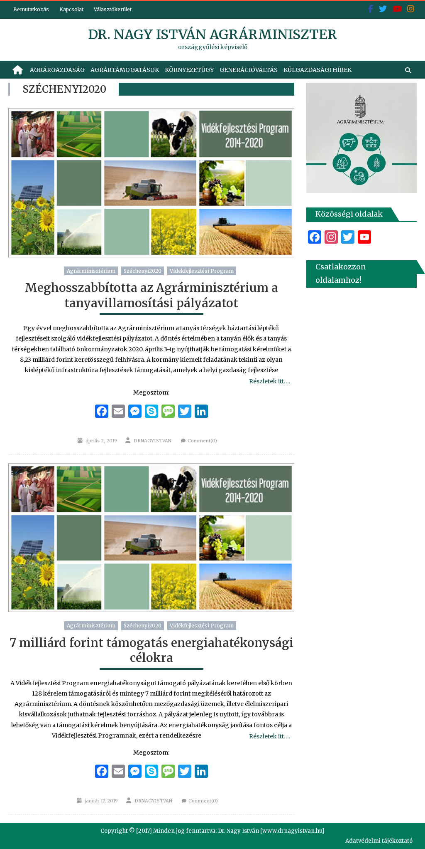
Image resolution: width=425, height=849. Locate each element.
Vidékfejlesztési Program (202, 271)
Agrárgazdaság (57, 70)
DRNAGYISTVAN (152, 441)
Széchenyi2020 (142, 271)
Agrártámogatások (124, 70)
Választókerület (113, 9)
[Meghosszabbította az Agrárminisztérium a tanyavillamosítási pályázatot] (151, 182)
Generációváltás (249, 70)
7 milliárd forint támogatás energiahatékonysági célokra (151, 650)
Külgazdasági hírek (317, 70)
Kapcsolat (71, 9)
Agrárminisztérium (91, 271)
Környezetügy (189, 70)
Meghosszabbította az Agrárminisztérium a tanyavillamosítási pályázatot (151, 295)
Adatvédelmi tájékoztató (379, 840)
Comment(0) (202, 441)
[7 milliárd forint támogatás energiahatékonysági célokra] (151, 537)
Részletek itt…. (269, 381)
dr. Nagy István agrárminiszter (212, 34)
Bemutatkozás (31, 9)
